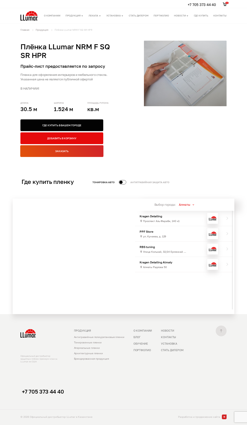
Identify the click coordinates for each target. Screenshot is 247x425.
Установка (113, 15)
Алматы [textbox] (184, 204)
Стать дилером (138, 15)
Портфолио (161, 15)
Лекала (93, 15)
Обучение (140, 343)
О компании (52, 15)
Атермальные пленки (87, 347)
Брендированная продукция (91, 358)
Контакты (220, 15)
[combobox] (196, 204)
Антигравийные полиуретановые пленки (99, 336)
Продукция (73, 15)
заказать (62, 151)
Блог (136, 337)
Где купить (201, 15)
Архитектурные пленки (88, 353)
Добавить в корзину (61, 138)
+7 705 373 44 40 (43, 391)
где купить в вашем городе (61, 125)
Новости (180, 15)
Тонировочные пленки (88, 342)
